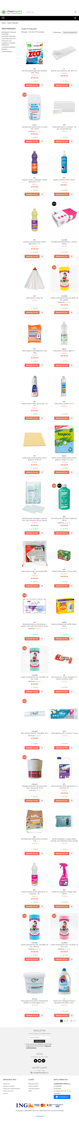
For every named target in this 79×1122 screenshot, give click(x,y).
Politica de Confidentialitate (11, 1088)
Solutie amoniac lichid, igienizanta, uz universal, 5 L (64, 787)
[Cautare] (75, 12)
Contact (5, 1093)
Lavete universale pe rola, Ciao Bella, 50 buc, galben (64, 299)
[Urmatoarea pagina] (74, 1021)
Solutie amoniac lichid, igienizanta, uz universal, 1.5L (34, 893)
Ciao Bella (64, 240)
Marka (35, 125)
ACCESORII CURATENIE (8, 36)
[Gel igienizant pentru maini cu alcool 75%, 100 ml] (34, 107)
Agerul (64, 349)
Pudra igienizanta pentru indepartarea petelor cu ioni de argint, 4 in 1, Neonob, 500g (34, 1002)
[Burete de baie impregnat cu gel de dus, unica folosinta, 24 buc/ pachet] (34, 497)
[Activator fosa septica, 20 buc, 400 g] (64, 553)
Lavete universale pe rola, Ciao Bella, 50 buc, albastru (34, 946)
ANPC (30, 1091)
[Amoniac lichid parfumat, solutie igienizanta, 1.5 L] (34, 219)
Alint (64, 731)
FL (64, 69)
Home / (4, 23)
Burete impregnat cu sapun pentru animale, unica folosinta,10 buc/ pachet (64, 840)
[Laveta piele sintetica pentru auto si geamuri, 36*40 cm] (34, 439)
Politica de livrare (8, 1091)
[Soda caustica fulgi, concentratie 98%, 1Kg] (34, 553)
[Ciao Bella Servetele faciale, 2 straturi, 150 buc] (64, 219)
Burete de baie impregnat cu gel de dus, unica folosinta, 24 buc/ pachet (34, 519)
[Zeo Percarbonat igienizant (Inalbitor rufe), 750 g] (34, 53)
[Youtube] (39, 1061)
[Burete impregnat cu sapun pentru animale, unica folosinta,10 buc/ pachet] (64, 821)
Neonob (34, 999)
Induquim (35, 784)
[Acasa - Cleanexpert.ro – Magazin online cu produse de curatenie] (12, 12)
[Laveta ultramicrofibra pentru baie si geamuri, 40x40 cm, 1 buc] (64, 439)
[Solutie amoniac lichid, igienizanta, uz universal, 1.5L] (34, 874)
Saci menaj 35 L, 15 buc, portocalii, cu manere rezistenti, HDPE (64, 678)
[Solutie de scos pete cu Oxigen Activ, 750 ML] (64, 874)
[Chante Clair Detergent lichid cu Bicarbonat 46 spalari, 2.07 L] (64, 981)
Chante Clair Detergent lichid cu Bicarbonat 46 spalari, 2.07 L (64, 1002)
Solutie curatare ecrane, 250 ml (64, 180)
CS (34, 569)
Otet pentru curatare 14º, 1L (64, 404)
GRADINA (4, 49)
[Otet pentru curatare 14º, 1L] (64, 386)
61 (71, 1021)
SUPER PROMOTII (7, 51)
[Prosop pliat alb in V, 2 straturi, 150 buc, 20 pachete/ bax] (64, 107)
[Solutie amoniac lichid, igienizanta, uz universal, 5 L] (64, 768)
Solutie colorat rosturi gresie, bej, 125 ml (35, 405)
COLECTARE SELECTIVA (9, 38)
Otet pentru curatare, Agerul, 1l (64, 351)
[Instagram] (43, 1061)
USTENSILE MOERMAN (8, 47)
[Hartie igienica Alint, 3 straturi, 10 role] (64, 714)
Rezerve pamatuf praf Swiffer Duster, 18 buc (64, 625)
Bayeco (64, 456)
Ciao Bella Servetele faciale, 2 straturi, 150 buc (64, 243)
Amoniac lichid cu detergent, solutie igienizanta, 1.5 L (34, 181)
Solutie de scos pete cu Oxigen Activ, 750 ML (64, 893)
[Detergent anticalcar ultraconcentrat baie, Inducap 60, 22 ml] (34, 768)
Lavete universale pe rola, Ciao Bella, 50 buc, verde (34, 678)
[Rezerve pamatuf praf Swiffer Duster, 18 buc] (64, 606)
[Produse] (3, 18)
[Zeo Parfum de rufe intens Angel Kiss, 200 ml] (64, 497)
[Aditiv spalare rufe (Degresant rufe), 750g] (34, 333)
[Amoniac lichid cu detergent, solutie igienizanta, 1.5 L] (34, 162)
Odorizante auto (7, 41)
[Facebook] (35, 1061)
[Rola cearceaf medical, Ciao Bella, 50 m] (34, 713)
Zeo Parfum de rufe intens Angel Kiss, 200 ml (64, 519)
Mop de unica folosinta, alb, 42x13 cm (64, 71)
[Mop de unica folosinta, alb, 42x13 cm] (64, 53)
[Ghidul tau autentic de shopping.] (39, 1116)
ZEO (34, 69)
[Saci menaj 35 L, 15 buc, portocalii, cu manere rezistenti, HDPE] (64, 659)
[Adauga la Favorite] (42, 85)
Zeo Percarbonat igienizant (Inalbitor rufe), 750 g (34, 72)
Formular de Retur (34, 1088)
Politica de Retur (33, 1086)
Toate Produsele (12, 23)
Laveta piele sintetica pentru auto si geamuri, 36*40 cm (34, 459)
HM (34, 296)
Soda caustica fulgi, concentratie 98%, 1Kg (34, 572)
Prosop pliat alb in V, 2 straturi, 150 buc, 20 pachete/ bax (64, 128)
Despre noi (6, 1084)
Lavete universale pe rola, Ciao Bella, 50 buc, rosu (64, 946)
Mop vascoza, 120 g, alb (34, 298)
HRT (64, 125)
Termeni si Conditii (8, 1086)
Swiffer (64, 622)
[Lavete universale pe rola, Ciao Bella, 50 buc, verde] (34, 659)
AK (64, 675)
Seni (34, 622)
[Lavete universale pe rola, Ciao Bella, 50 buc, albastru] (34, 927)
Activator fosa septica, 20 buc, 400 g (64, 571)
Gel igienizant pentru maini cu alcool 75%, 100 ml (34, 128)
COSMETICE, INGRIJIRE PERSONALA (8, 44)
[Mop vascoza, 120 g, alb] (34, 278)
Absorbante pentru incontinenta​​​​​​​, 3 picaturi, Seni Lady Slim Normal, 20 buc (34, 625)
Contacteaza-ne (63, 1097)
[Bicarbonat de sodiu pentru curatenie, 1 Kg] (34, 821)
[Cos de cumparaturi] (75, 18)
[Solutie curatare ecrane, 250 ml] (64, 162)
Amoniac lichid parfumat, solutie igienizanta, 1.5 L (34, 243)
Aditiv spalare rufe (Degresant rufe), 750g (34, 352)
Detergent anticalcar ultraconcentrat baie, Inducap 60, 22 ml (34, 787)
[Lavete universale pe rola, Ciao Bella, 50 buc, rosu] (64, 927)
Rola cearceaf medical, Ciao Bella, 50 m (34, 733)
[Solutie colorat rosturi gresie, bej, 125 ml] (34, 386)
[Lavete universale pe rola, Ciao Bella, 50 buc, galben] (64, 278)
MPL (34, 178)
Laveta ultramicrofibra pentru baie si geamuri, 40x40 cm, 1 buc (64, 459)
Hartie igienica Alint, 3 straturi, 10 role (64, 733)
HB (34, 456)
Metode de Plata (33, 1084)
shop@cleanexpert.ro (40, 1073)
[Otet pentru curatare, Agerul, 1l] (64, 333)
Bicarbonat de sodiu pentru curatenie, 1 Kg (34, 840)
